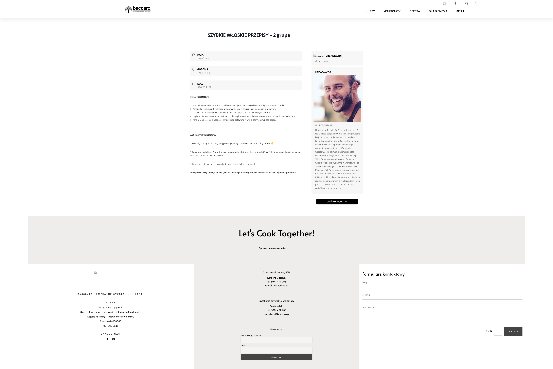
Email (243, 345)
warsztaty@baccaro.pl (276, 314)
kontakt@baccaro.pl (276, 285)
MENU (460, 11)
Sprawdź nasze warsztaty (273, 248)
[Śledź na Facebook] (107, 339)
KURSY (370, 11)
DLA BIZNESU (438, 11)
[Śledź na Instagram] (113, 339)
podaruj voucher (337, 201)
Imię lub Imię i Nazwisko (251, 335)
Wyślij (513, 331)
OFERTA (414, 11)
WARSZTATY (392, 11)
